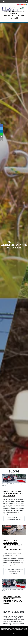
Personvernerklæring (21, 629)
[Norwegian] (24, 4)
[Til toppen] (25, 633)
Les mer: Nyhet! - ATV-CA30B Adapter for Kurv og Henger (14, 518)
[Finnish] (20, 4)
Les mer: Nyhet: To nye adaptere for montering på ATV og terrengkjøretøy (14, 571)
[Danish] (18, 4)
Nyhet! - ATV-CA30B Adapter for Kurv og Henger (13, 493)
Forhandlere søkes (17, 11)
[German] (22, 4)
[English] (16, 4)
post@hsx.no (13, 13)
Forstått (14, 633)
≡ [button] (26, 1)
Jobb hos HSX (7, 11)
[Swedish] (26, 4)
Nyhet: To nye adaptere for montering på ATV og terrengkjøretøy (13, 544)
